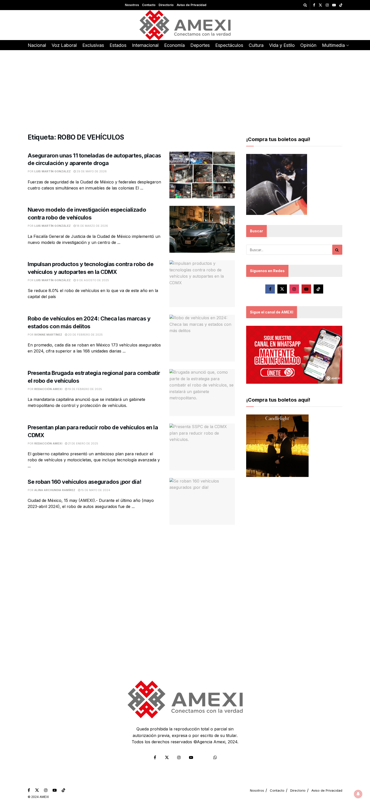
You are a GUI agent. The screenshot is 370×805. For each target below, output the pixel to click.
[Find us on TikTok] (340, 5)
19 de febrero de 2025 (84, 389)
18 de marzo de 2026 (92, 226)
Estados (117, 45)
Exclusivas (93, 45)
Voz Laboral (64, 45)
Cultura (256, 45)
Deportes (200, 45)
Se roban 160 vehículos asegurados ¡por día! (84, 481)
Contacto (149, 5)
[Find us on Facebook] (314, 5)
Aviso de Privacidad (191, 5)
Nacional (37, 45)
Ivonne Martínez (48, 334)
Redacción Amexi (48, 389)
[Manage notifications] (358, 794)
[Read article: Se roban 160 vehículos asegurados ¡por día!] (202, 501)
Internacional (145, 45)
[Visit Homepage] (185, 25)
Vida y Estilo (282, 45)
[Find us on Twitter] (320, 5)
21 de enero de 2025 (82, 443)
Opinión (308, 45)
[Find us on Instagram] (327, 5)
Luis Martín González (52, 171)
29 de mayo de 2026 (91, 171)
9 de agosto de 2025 (92, 280)
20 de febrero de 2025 (85, 334)
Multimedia (333, 45)
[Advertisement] (185, 88)
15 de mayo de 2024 (95, 490)
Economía (174, 45)
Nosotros (132, 5)
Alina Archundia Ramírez (54, 490)
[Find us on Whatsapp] (215, 757)
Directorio (166, 5)
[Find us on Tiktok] (318, 289)
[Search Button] (305, 5)
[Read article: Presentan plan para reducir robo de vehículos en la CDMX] (202, 447)
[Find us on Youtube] (334, 5)
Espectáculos (229, 45)
